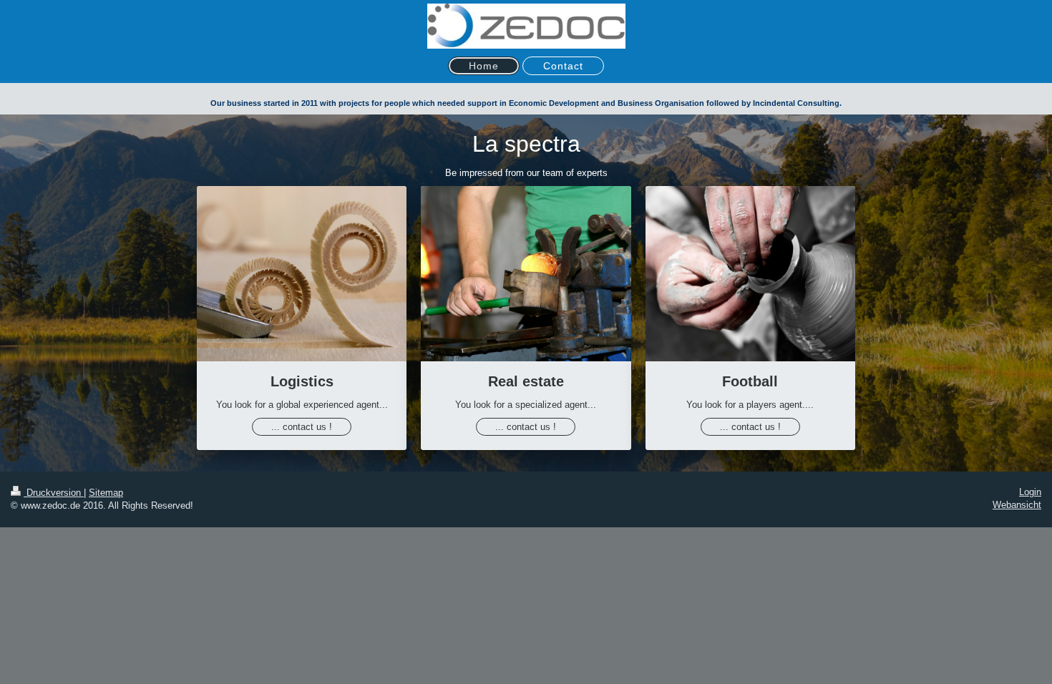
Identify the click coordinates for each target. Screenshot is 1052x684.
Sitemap (106, 492)
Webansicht (1017, 504)
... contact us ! (301, 426)
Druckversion (54, 492)
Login (1030, 492)
